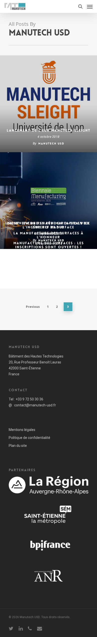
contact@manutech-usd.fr (35, 405)
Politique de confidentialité (29, 438)
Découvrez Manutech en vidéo (48, 257)
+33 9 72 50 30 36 (29, 399)
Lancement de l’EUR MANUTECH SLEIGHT (49, 130)
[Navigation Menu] (90, 6)
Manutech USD (51, 143)
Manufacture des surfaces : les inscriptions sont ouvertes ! (48, 245)
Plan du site (18, 446)
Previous (33, 307)
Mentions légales (22, 430)
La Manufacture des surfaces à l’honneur (48, 235)
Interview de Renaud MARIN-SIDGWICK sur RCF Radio (48, 225)
